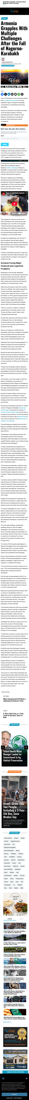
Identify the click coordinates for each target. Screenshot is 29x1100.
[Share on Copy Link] (22, 94)
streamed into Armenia (11, 100)
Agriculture (7, 953)
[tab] (9, 919)
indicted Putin (21, 416)
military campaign (11, 168)
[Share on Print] (12, 94)
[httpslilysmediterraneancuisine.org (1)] (15, 916)
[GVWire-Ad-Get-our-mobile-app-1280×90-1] (14, 161)
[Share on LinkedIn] (8, 94)
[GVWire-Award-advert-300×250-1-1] (15, 1046)
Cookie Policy (9, 1098)
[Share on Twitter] (5, 94)
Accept (14, 1094)
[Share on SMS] (18, 94)
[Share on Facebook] (2, 94)
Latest (5, 989)
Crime (12, 4)
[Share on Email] (15, 94)
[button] (26, 1078)
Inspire (5, 748)
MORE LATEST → (7, 1022)
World (4, 18)
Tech (5, 941)
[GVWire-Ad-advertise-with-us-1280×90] (14, 87)
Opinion (5, 976)
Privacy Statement (18, 1098)
